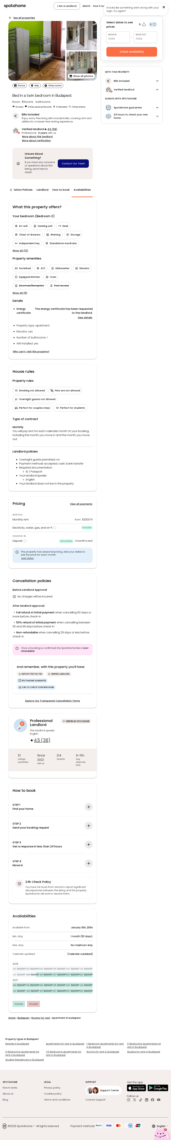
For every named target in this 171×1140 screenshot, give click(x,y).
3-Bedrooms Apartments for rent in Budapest (22, 1053)
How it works (101, 6)
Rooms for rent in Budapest (103, 1051)
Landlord (42, 190)
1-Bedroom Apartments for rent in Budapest (105, 1045)
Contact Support (96, 1099)
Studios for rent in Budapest (143, 1051)
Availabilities (82, 190)
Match (86, 6)
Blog (5, 1099)
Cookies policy (53, 1093)
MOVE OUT (141, 34)
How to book (61, 190)
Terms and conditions (57, 1099)
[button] (81, 76)
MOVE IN (112, 34)
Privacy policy (52, 1087)
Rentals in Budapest (17, 1043)
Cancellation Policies (18, 190)
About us (8, 1093)
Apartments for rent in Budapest (65, 1043)
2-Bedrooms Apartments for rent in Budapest (144, 1045)
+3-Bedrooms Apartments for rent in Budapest (63, 1053)
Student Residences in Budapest (24, 1059)
